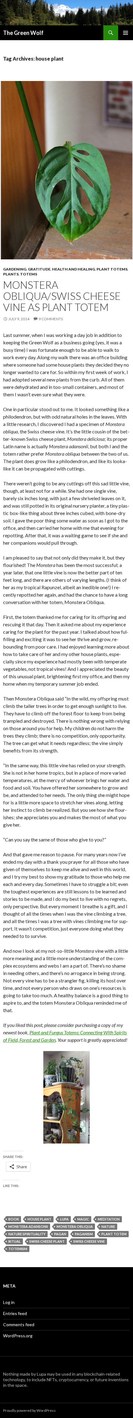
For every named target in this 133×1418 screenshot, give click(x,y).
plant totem (114, 1234)
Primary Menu (125, 32)
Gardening (14, 269)
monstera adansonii (28, 1226)
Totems (28, 274)
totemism (17, 1249)
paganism (84, 1234)
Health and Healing (73, 269)
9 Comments (51, 319)
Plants (11, 274)
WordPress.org (17, 1335)
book (13, 1219)
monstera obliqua (75, 1226)
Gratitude (39, 269)
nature (108, 1226)
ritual (14, 1241)
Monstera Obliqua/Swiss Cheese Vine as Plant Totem (62, 296)
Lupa (64, 1219)
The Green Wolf (23, 32)
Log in (9, 1302)
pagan (60, 1234)
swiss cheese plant (47, 1241)
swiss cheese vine (89, 1241)
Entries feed (15, 1313)
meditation (109, 1219)
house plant (39, 1219)
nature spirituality (26, 1234)
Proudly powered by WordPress (29, 1410)
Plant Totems (112, 269)
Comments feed (18, 1324)
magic (83, 1219)
